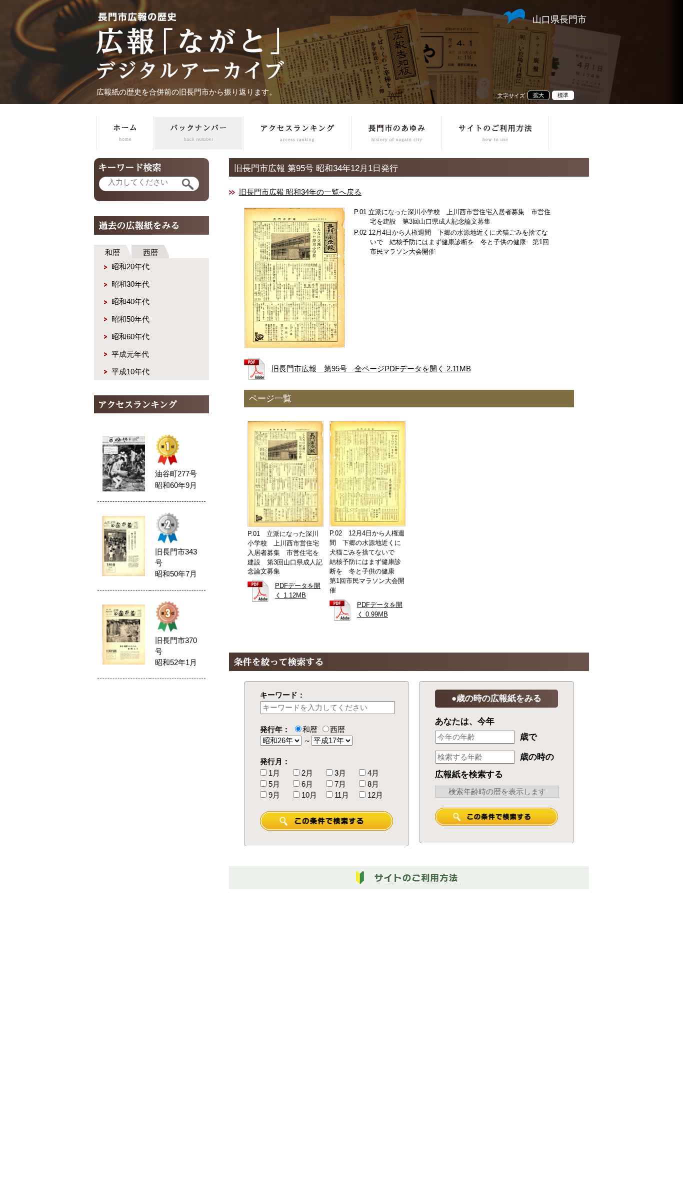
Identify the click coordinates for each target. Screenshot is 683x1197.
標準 (563, 95)
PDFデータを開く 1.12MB (297, 590)
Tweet (395, 94)
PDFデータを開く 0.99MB (379, 610)
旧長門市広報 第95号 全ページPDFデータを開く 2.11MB (371, 369)
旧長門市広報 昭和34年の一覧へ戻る (300, 192)
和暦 (112, 253)
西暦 (150, 253)
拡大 (538, 95)
